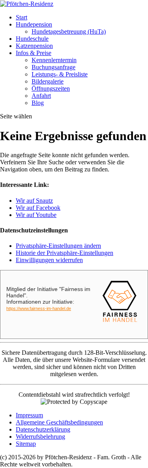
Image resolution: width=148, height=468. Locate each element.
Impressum (29, 415)
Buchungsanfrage (53, 67)
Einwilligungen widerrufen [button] (49, 260)
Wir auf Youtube (36, 214)
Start (21, 17)
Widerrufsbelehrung (40, 436)
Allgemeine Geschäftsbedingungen (59, 422)
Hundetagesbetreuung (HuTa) (69, 31)
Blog (38, 102)
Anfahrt (41, 95)
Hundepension (34, 24)
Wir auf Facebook (38, 207)
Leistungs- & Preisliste (60, 74)
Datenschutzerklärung (43, 429)
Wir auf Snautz (34, 200)
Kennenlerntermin (54, 60)
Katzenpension (34, 45)
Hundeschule (32, 38)
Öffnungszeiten (51, 88)
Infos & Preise (33, 52)
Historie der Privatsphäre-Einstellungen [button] (64, 252)
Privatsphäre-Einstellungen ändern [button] (58, 245)
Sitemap (26, 443)
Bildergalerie (48, 81)
